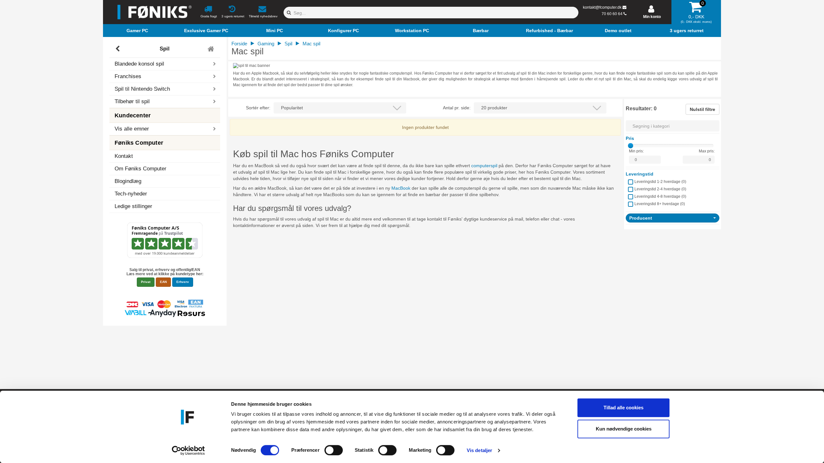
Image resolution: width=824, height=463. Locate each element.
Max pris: (707, 151)
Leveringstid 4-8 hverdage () (660, 196)
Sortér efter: (258, 107)
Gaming (266, 43)
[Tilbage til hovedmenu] (211, 48)
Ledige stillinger (133, 206)
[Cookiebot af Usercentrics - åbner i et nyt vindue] (188, 450)
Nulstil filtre (702, 109)
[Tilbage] (118, 49)
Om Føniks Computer (140, 169)
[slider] (630, 145)
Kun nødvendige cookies (623, 428)
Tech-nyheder (131, 194)
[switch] (333, 450)
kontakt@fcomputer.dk (602, 7)
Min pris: (636, 151)
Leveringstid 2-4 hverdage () (660, 189)
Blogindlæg (128, 181)
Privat (145, 282)
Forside (239, 43)
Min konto (652, 16)
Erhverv (182, 282)
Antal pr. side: (457, 107)
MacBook (400, 188)
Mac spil (311, 43)
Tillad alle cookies (623, 407)
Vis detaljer (479, 450)
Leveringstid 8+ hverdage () (659, 204)
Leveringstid (639, 174)
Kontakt (124, 156)
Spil (165, 49)
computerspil (484, 165)
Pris (630, 138)
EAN (163, 282)
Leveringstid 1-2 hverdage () (660, 181)
